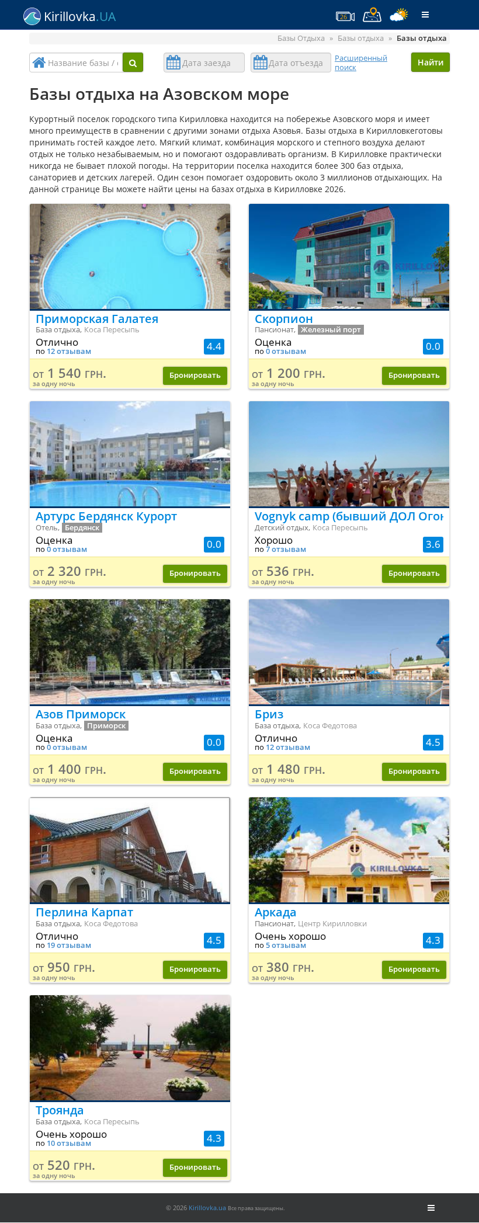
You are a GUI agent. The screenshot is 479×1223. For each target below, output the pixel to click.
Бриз (269, 714)
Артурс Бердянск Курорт (106, 516)
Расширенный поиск (361, 62)
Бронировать (195, 375)
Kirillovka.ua (207, 1207)
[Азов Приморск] (130, 651)
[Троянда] (130, 1047)
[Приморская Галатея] (130, 256)
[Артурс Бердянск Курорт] (130, 453)
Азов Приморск (81, 714)
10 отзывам (69, 1143)
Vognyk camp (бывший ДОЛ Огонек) (349, 516)
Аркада (276, 912)
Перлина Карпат (84, 912)
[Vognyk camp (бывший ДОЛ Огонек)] (349, 453)
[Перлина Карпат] (130, 849)
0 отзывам (286, 351)
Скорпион (284, 318)
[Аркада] (349, 849)
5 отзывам (286, 945)
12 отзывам (69, 351)
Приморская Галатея (97, 318)
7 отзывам (286, 549)
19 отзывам (69, 945)
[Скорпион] (349, 256)
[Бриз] (349, 651)
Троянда (60, 1110)
